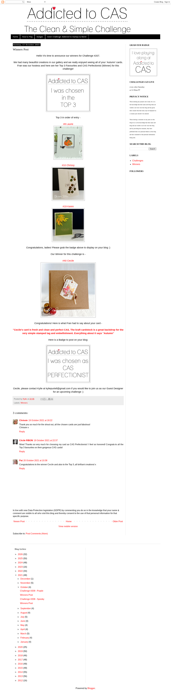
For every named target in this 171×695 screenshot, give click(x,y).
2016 (20, 664)
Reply (22, 431)
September (25, 608)
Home (15, 36)
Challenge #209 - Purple (31, 591)
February (25, 638)
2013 (20, 676)
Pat (21, 460)
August (24, 613)
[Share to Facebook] (49, 399)
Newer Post (19, 521)
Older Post (118, 521)
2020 (20, 647)
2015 (20, 668)
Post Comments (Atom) (37, 533)
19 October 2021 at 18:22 (40, 420)
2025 (20, 558)
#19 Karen (68, 206)
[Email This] (41, 399)
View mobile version (68, 526)
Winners (24, 403)
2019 (20, 651)
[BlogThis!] (44, 399)
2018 (20, 655)
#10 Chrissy (68, 165)
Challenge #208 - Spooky (32, 599)
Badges (40, 36)
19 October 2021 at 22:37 (46, 440)
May (22, 625)
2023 (20, 567)
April (22, 629)
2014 (20, 672)
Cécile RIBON (26, 440)
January (24, 642)
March (23, 633)
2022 (20, 571)
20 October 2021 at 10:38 (35, 460)
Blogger (91, 688)
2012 (20, 680)
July (22, 617)
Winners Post (26, 595)
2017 (20, 660)
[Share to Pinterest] (52, 399)
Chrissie (23, 420)
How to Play (27, 36)
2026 (20, 554)
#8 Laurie (68, 124)
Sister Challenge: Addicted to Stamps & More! (66, 36)
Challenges (137, 160)
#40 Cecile (68, 260)
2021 (20, 575)
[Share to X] (47, 399)
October (24, 587)
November (25, 583)
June (23, 621)
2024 (20, 562)
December (25, 579)
